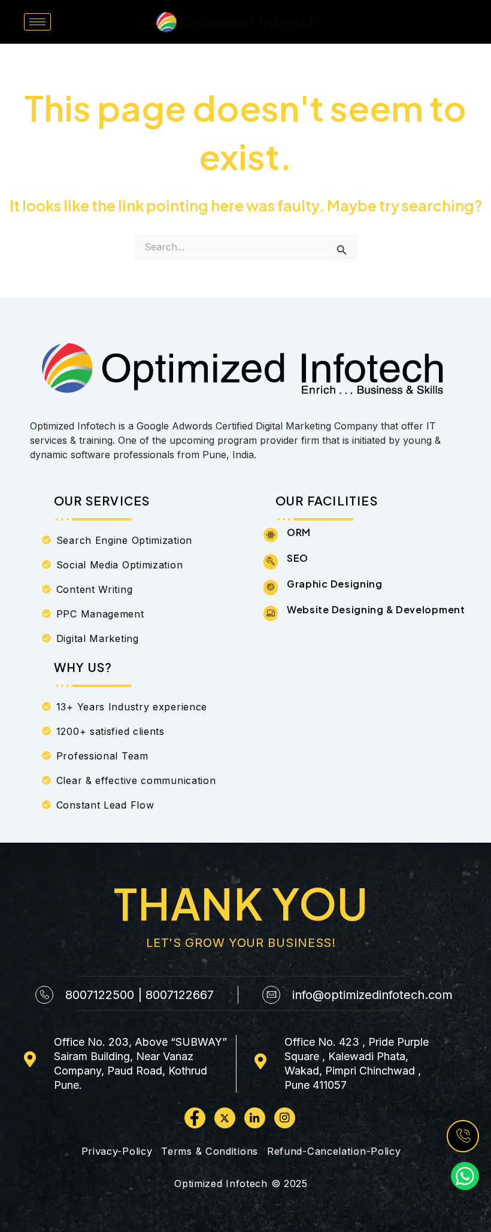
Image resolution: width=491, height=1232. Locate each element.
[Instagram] (284, 1117)
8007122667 (180, 995)
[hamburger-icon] (37, 22)
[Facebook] (194, 1117)
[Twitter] (224, 1117)
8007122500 (99, 995)
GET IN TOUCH (423, 22)
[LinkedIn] (254, 1117)
